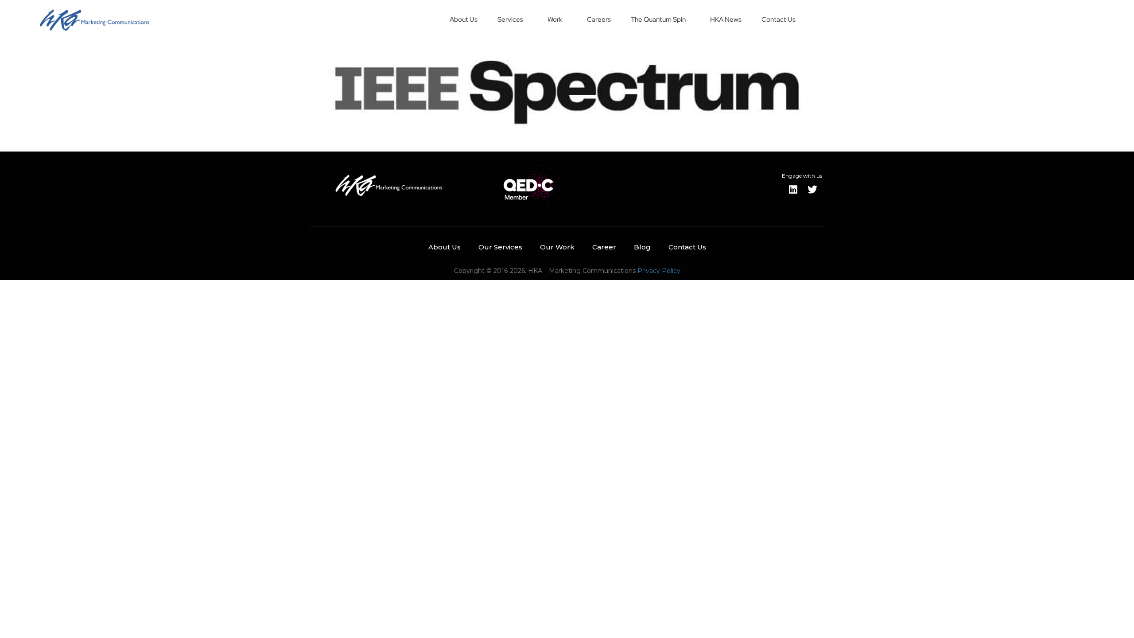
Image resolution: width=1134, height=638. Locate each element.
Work (555, 19)
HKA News (726, 19)
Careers (599, 19)
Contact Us (778, 19)
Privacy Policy (658, 271)
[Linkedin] (793, 189)
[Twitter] (812, 189)
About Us (464, 19)
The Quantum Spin (658, 19)
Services (510, 19)
